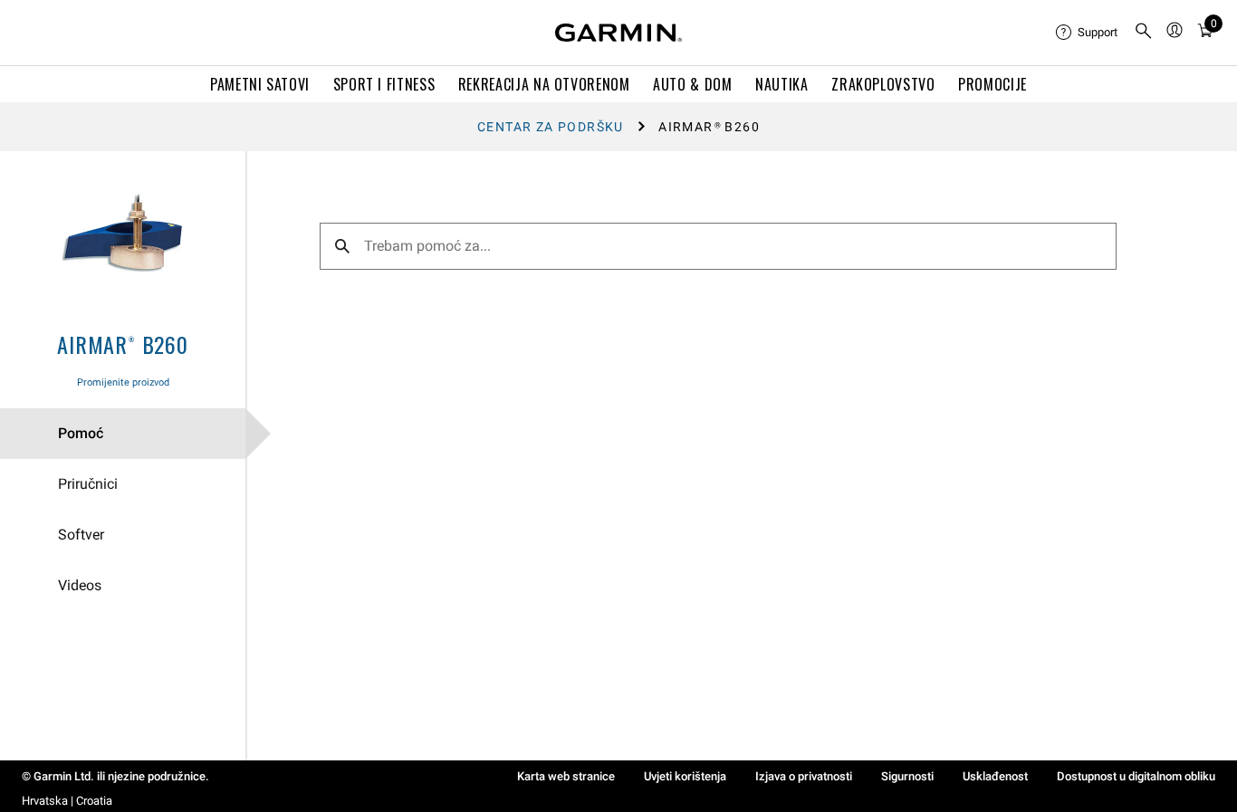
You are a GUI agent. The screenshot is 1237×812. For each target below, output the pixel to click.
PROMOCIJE (992, 84)
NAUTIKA (781, 84)
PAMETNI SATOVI (260, 84)
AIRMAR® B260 (122, 344)
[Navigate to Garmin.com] (618, 32)
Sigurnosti (907, 776)
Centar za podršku (550, 126)
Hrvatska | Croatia (67, 800)
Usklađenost (995, 776)
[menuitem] (1087, 32)
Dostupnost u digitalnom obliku (1136, 776)
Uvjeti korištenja (685, 776)
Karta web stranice (566, 776)
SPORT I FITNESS (384, 84)
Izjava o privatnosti (803, 776)
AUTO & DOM (692, 84)
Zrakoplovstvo (883, 84)
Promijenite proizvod (123, 382)
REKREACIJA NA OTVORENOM (544, 84)
